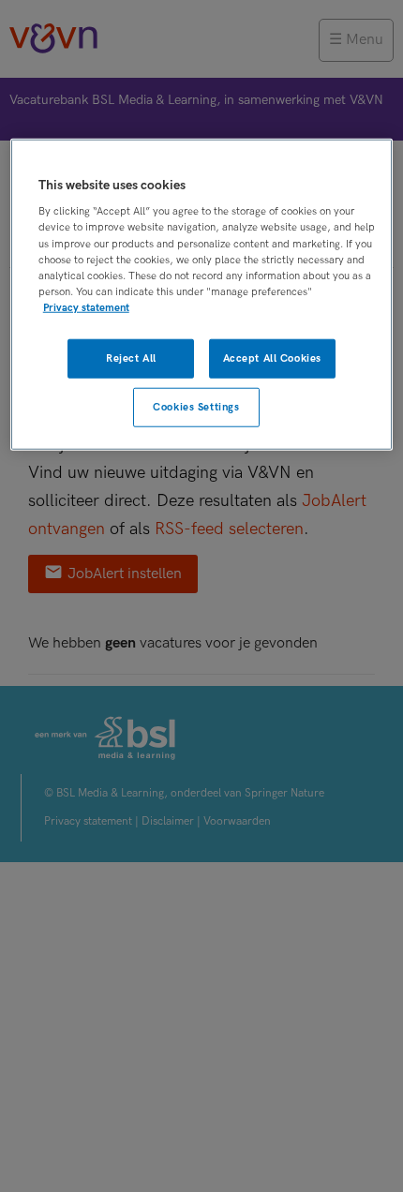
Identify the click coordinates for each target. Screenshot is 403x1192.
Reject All (131, 358)
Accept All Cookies (272, 358)
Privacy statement (86, 307)
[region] (202, 295)
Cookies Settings (196, 406)
